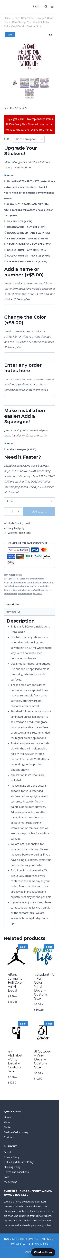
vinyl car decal (26, 590)
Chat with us (43, 1252)
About (7, 1122)
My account (10, 1181)
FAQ (6, 1176)
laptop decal (27, 586)
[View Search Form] (44, 6)
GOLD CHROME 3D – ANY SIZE (28, 255)
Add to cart (39, 511)
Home (7, 1117)
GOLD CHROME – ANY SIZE (27, 250)
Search (7, 1152)
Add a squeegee (21, 449)
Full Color (20, 578)
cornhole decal (34, 582)
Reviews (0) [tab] (13, 611)
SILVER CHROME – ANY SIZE (27, 238)
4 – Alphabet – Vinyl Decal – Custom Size (15, 1061)
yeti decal (37, 593)
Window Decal (25, 593)
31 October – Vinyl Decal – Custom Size (42, 1059)
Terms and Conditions (16, 1171)
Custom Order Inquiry (16, 1132)
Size (7, 138)
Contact (8, 1127)
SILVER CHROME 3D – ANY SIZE (29, 244)
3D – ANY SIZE (19, 221)
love (37, 586)
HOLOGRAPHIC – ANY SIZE (26, 227)
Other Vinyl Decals (35, 578)
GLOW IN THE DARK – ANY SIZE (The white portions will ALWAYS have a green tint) (28, 209)
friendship (47, 582)
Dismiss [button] (29, 1252)
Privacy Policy (11, 1157)
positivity (44, 586)
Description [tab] (13, 604)
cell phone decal (18, 582)
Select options (16, 1010)
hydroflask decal (12, 586)
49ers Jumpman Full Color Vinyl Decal (16, 982)
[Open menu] (52, 6)
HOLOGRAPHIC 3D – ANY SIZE (28, 232)
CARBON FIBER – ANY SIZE (27, 261)
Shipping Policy (12, 1167)
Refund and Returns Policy (19, 1162)
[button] (51, 35)
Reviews (9, 1137)
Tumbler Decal (11, 590)
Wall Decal (39, 590)
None (10, 175)
